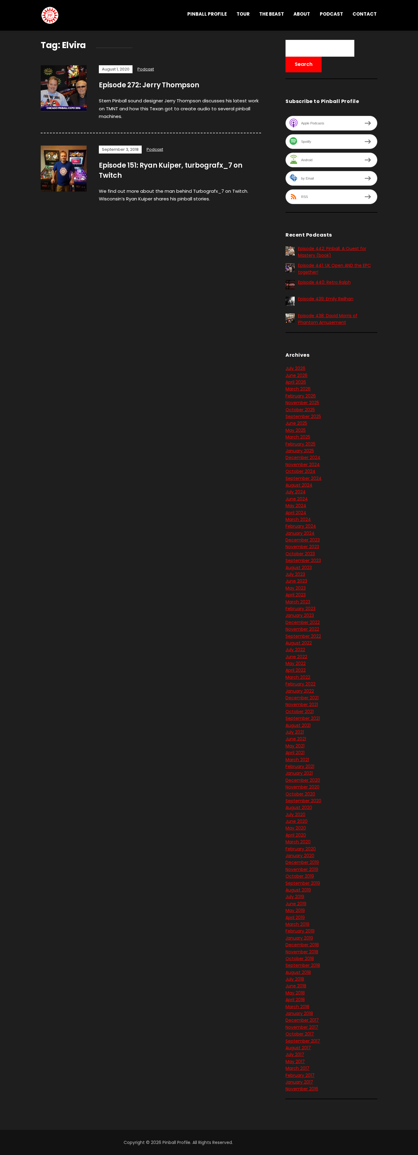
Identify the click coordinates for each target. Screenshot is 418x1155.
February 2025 (300, 444)
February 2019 (300, 931)
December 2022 (303, 622)
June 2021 (296, 739)
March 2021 (297, 760)
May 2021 (295, 746)
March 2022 (298, 677)
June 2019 (296, 904)
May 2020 (296, 828)
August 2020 (299, 807)
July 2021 (295, 732)
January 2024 (300, 533)
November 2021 (302, 704)
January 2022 (300, 691)
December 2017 (302, 1020)
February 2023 (300, 609)
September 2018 (303, 965)
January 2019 (299, 938)
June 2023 (296, 581)
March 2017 (297, 1068)
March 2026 (298, 389)
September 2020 (303, 801)
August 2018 (298, 972)
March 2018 (297, 1007)
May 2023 (296, 588)
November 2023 (302, 547)
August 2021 (298, 725)
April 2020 (296, 835)
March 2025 (298, 437)
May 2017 (295, 1061)
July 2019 (295, 897)
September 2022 (303, 636)
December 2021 (302, 698)
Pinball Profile (207, 14)
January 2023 (300, 615)
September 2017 (303, 1041)
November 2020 (302, 787)
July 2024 (296, 492)
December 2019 (302, 862)
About (301, 14)
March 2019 (297, 924)
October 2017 (300, 1034)
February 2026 (301, 396)
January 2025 (300, 451)
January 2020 (300, 856)
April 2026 (296, 382)
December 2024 (303, 457)
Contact (365, 14)
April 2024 (296, 513)
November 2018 (302, 952)
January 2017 (299, 1082)
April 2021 (295, 753)
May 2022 (296, 663)
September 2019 (303, 883)
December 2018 (302, 945)
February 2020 (301, 849)
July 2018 (295, 979)
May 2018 (295, 993)
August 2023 (299, 567)
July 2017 (295, 1054)
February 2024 (301, 526)
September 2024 (304, 478)
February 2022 (300, 684)
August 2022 (299, 643)
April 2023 (296, 595)
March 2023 (298, 602)
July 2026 (295, 368)
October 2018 (300, 959)
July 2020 (295, 814)
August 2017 (298, 1048)
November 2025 (302, 403)
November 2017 (302, 1027)
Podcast (331, 14)
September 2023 (303, 560)
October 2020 (300, 794)
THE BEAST (271, 14)
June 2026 (297, 375)
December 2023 (303, 540)
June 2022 (296, 657)
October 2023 (300, 554)
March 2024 (298, 519)
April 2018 (295, 1000)
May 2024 (296, 506)
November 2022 (302, 629)
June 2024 (297, 499)
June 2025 (296, 423)
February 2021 (300, 766)
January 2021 (299, 773)
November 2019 (302, 869)
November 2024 (303, 465)
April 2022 (296, 670)
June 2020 (297, 821)
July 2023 (295, 574)
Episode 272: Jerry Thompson (149, 85)
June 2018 (296, 986)
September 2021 (303, 718)
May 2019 (295, 910)
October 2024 (300, 471)
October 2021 (300, 712)
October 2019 (300, 876)
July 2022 (295, 650)
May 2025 (296, 430)
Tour (243, 14)
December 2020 (303, 780)
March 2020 (298, 842)
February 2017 (300, 1075)
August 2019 (298, 890)
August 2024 (299, 485)
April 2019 (295, 917)
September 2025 (303, 416)
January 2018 (299, 1013)
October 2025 (300, 410)
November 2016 (302, 1089)
